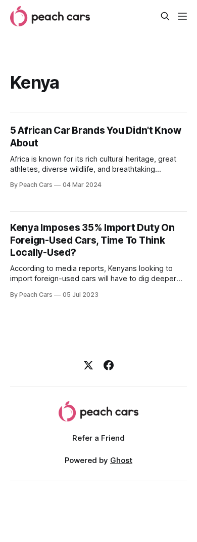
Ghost (121, 460)
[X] (88, 365)
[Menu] (182, 16)
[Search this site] (165, 16)
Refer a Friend (98, 438)
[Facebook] (109, 365)
